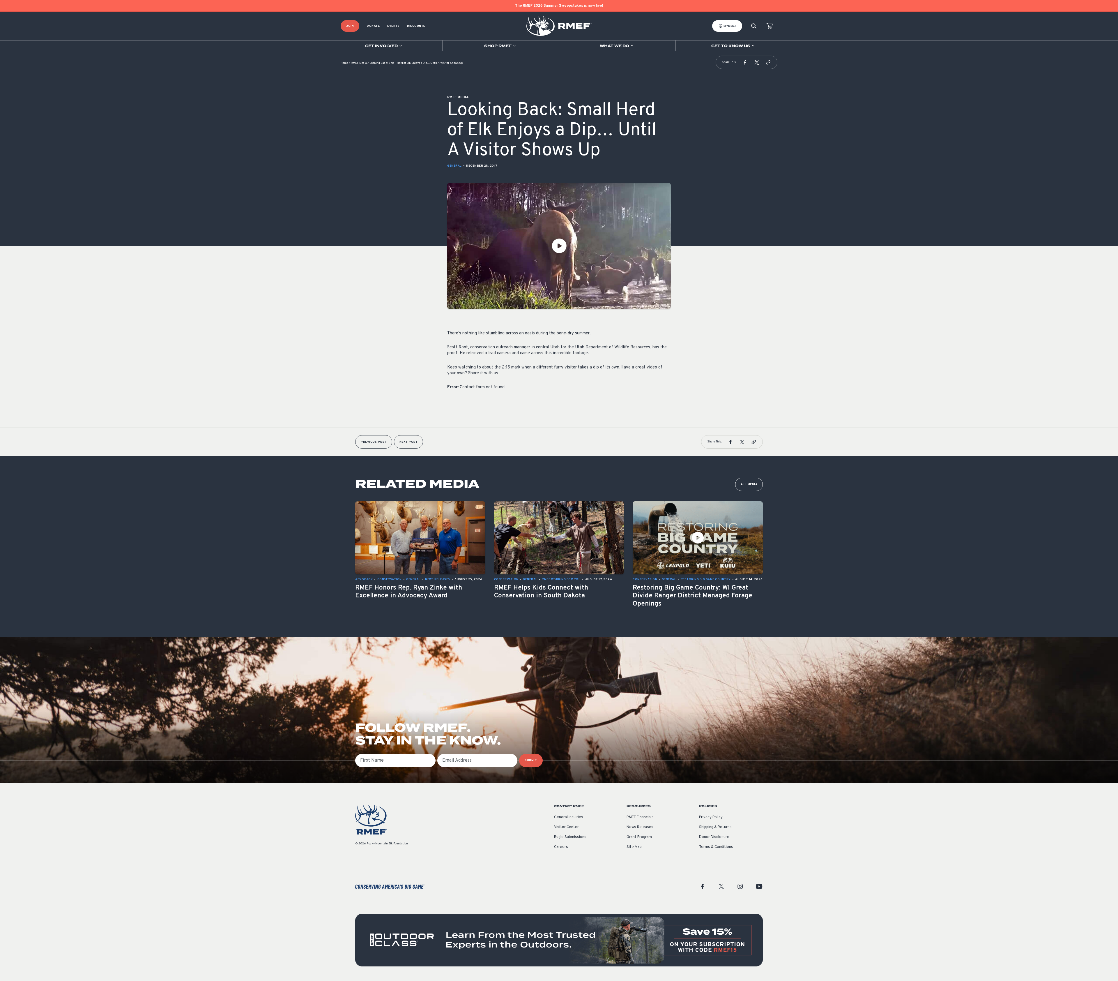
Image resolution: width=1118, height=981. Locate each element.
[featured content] (559, 940)
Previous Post (374, 442)
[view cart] (769, 26)
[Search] (754, 26)
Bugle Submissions (570, 837)
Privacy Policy (711, 817)
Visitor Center (566, 827)
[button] (745, 62)
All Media (749, 484)
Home (344, 63)
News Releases (640, 827)
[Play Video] (559, 246)
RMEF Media (359, 63)
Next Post (408, 442)
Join (350, 26)
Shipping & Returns (715, 827)
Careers (561, 847)
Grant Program (639, 837)
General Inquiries (568, 817)
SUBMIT (531, 760)
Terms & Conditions (716, 847)
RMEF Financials (640, 817)
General (454, 166)
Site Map (634, 847)
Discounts (416, 26)
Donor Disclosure (714, 837)
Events (393, 26)
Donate (373, 26)
